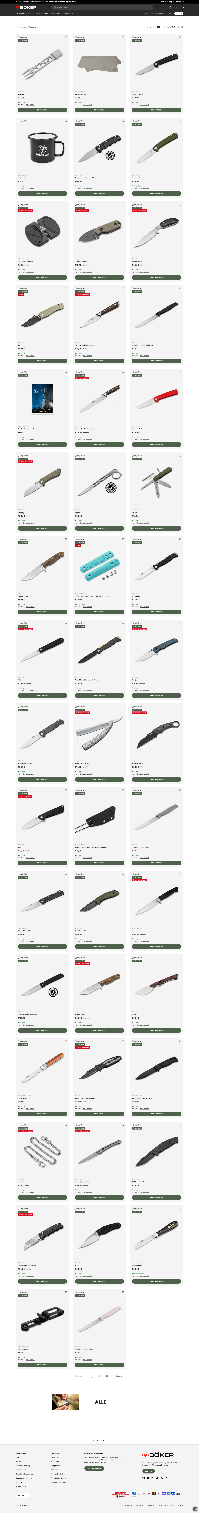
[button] (182, 7)
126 (107, 1376)
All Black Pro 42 (138, 1182)
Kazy (19, 345)
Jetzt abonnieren (94, 1468)
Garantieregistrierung (24, 1478)
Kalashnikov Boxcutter (27, 1265)
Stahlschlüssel (21, 1470)
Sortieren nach (22, 27)
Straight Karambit (139, 763)
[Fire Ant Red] (156, 398)
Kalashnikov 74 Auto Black (85, 1098)
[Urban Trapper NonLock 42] (42, 984)
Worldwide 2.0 (80, 931)
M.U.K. (134, 1014)
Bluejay (135, 680)
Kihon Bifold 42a (24, 931)
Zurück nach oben (99, 1441)
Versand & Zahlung (23, 1466)
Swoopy (21, 512)
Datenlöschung (140, 1505)
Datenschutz (151, 1505)
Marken (46, 13)
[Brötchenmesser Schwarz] (156, 315)
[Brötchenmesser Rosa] (99, 1319)
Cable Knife (22, 1098)
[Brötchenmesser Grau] (156, 817)
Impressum (180, 1505)
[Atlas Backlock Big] (42, 733)
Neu (170, 13)
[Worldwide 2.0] (99, 900)
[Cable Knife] (42, 1068)
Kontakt (163, 2)
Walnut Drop (23, 596)
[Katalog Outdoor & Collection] (42, 398)
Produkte (35, 13)
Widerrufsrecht (163, 1505)
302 (76, 1265)
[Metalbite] (42, 64)
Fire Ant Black (137, 94)
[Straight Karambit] (156, 733)
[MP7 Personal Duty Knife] (156, 1068)
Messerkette (23, 1182)
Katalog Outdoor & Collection (30, 429)
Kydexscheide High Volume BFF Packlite (91, 847)
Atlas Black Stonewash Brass (86, 680)
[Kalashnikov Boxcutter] (42, 1235)
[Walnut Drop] (42, 566)
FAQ (17, 1457)
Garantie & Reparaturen (25, 1474)
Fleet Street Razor (82, 763)
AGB (172, 1505)
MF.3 (19, 847)
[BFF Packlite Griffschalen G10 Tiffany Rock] (99, 566)
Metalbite (21, 94)
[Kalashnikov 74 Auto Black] (99, 1068)
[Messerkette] (42, 1151)
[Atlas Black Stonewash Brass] (99, 649)
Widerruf (19, 1482)
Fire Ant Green (138, 178)
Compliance (55, 1466)
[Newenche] (156, 900)
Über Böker (55, 13)
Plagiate (54, 1470)
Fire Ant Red (137, 429)
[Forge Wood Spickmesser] (99, 315)
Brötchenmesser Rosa (84, 1349)
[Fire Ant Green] (156, 148)
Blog (170, 2)
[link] (79, 1376)
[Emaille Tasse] (42, 148)
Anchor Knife (137, 1265)
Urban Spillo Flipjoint (83, 1182)
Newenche (136, 931)
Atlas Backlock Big (25, 763)
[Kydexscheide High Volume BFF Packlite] (99, 817)
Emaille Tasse (23, 178)
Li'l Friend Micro (81, 261)
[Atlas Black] (156, 566)
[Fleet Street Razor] (99, 733)
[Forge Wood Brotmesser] (99, 398)
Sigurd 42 (79, 512)
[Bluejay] (156, 649)
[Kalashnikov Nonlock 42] (99, 148)
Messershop (149, 13)
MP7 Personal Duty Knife (142, 1098)
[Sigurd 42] (99, 482)
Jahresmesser (56, 1461)
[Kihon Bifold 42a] (42, 900)
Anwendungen (21, 13)
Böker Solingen (24, 1505)
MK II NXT (135, 512)
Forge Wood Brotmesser (85, 429)
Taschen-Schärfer (25, 261)
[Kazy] (42, 315)
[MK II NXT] (156, 482)
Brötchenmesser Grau (141, 847)
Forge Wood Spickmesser (85, 345)
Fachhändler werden (58, 1478)
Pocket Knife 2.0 (138, 261)
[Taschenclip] (42, 1319)
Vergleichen (151, 27)
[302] (99, 1235)
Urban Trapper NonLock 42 (28, 1014)
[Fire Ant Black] (156, 64)
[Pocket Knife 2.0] (156, 231)
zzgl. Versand (30, 105)
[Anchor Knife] (156, 1235)
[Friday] (42, 649)
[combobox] (102, 7)
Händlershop (161, 13)
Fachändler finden (57, 1474)
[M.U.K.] (156, 984)
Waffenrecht (55, 1457)
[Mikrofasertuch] (99, 64)
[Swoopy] (42, 482)
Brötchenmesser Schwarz (142, 345)
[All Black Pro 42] (156, 1151)
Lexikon (18, 1461)
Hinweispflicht (21, 1486)
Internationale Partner (59, 1482)
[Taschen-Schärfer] (42, 231)
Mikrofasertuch (81, 94)
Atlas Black (136, 596)
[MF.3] (42, 817)
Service (67, 13)
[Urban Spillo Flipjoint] (99, 1151)
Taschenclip (23, 1349)
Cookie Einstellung (127, 1505)
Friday (20, 680)
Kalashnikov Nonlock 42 (84, 178)
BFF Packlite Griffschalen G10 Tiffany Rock (92, 596)
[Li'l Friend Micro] (99, 231)
